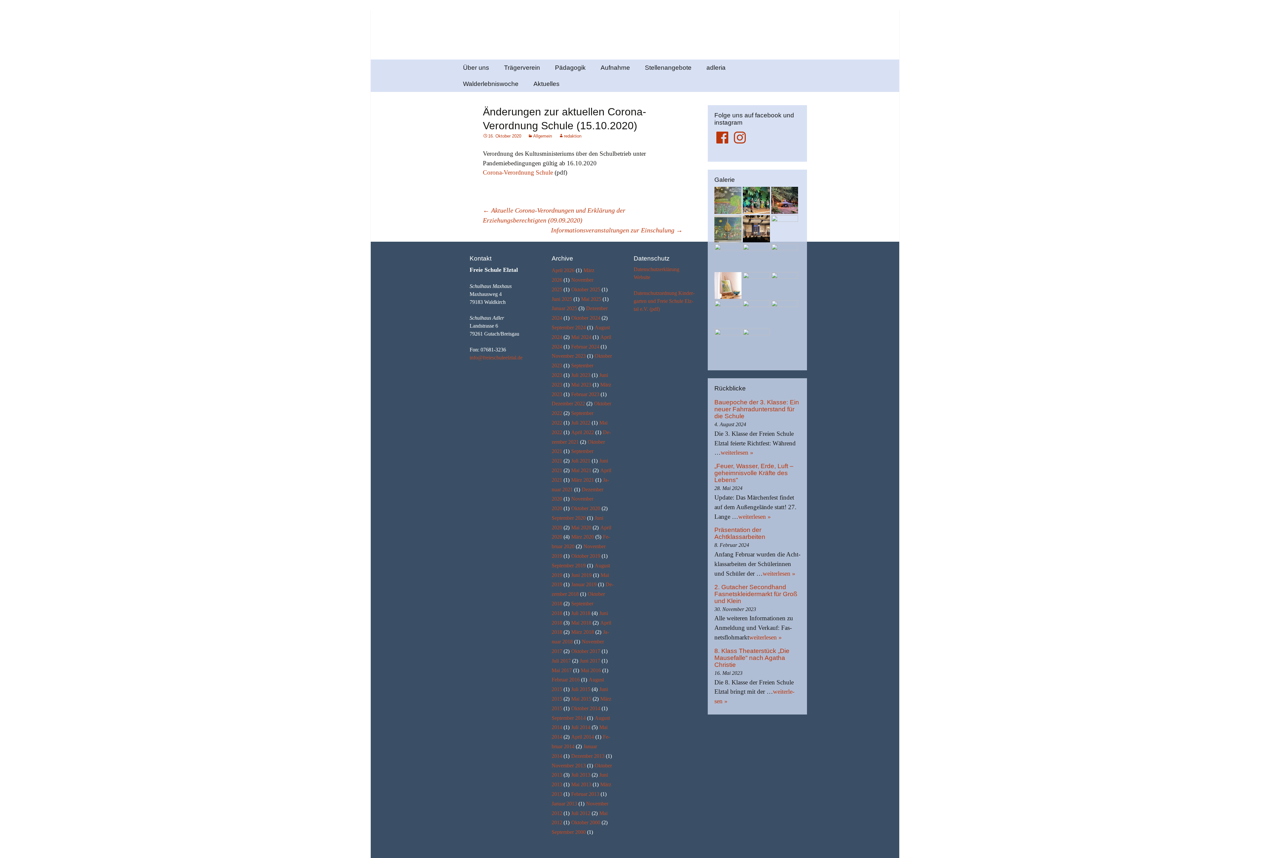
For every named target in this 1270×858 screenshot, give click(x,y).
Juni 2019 (581, 575)
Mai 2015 (581, 699)
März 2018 (582, 632)
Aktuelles (546, 83)
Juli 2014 (580, 727)
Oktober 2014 (585, 708)
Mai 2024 (581, 337)
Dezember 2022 (568, 403)
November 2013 (569, 765)
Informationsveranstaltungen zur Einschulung (617, 230)
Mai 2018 (581, 623)
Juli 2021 (580, 461)
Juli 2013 (580, 775)
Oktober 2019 (585, 556)
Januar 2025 (564, 308)
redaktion (572, 136)
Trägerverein (522, 67)
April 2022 (582, 432)
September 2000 (569, 832)
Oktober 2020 (585, 508)
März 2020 (582, 537)
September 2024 (569, 327)
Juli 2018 (580, 613)
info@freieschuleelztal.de (496, 357)
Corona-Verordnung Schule (518, 172)
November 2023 (569, 356)
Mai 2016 (591, 670)
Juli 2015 (580, 689)
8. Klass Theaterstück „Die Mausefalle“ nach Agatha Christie (751, 657)
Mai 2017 (562, 670)
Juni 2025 (562, 299)
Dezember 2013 (588, 756)
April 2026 (563, 270)
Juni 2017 (590, 661)
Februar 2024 (585, 346)
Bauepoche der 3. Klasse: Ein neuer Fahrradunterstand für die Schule (756, 409)
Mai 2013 (581, 784)
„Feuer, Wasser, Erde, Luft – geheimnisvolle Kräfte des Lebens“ (753, 473)
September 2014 (569, 718)
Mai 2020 (581, 527)
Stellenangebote (668, 67)
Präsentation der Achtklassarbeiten (739, 533)
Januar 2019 (584, 584)
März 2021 (582, 480)
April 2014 (582, 737)
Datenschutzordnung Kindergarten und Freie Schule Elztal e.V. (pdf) (664, 301)
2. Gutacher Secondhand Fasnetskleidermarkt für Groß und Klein (755, 594)
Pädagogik (570, 67)
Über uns (476, 67)
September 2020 (569, 518)
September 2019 (569, 565)
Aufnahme (615, 67)
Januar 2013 (564, 803)
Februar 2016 (566, 679)
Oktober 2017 (585, 651)
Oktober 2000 (585, 822)
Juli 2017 (561, 661)
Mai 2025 (591, 299)
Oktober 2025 (585, 289)
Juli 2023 (580, 375)
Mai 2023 (581, 385)
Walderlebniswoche (491, 83)
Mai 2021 (581, 470)
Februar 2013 (585, 794)
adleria (716, 67)
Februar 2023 (585, 394)
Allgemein (542, 136)
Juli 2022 (580, 423)
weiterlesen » (737, 452)
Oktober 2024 (585, 318)
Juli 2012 (580, 813)
